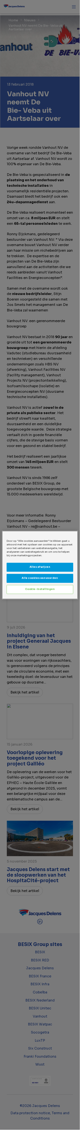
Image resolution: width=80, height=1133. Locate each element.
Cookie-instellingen (40, 589)
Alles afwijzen (40, 566)
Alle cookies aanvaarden (40, 578)
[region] (40, 565)
